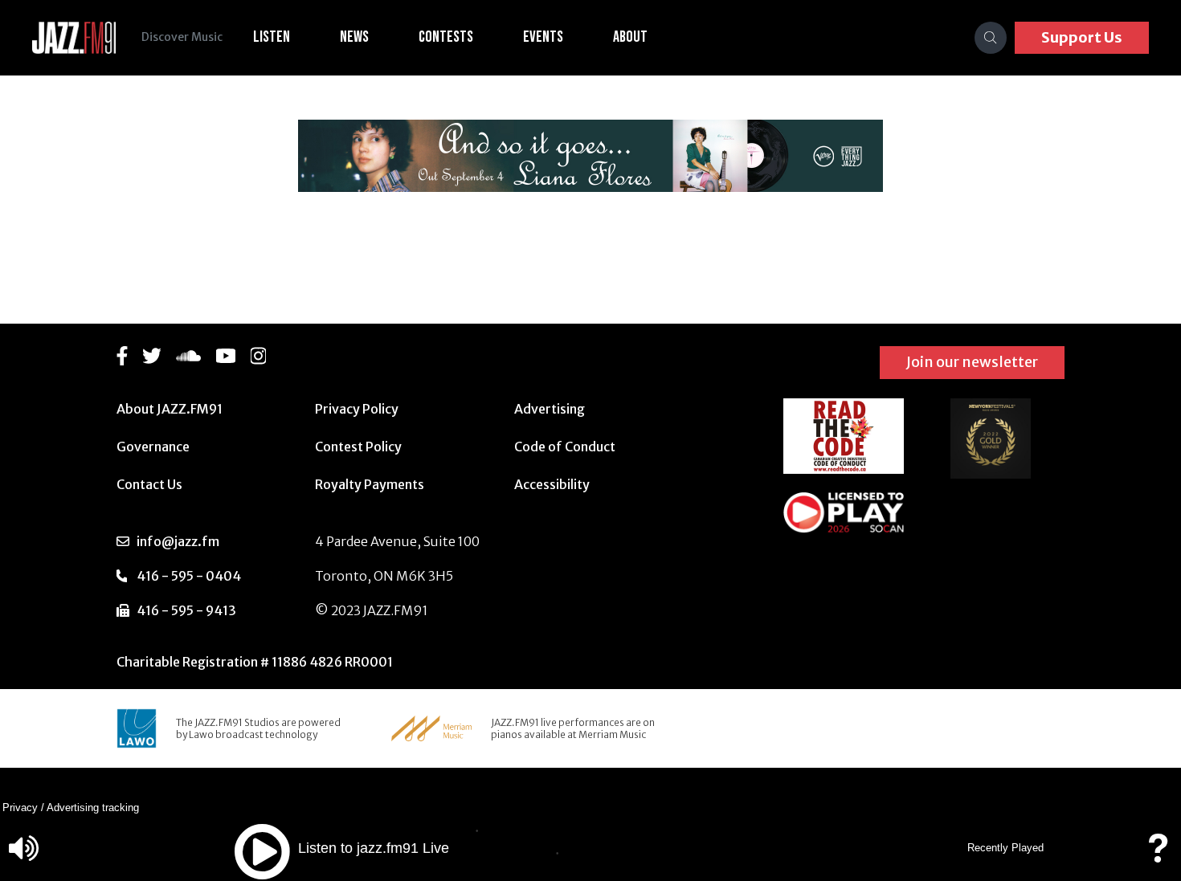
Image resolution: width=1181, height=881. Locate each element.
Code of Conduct (564, 446)
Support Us (1081, 37)
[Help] (1157, 856)
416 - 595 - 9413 (186, 610)
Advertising (549, 409)
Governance (153, 446)
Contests (446, 37)
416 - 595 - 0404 (189, 576)
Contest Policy (358, 446)
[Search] (991, 38)
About (630, 37)
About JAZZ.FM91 (169, 409)
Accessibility (552, 484)
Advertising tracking (93, 807)
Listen (271, 37)
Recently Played (1005, 848)
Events (543, 37)
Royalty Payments (369, 484)
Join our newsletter (972, 362)
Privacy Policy (356, 409)
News (354, 37)
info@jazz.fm (178, 541)
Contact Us (149, 484)
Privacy (20, 807)
